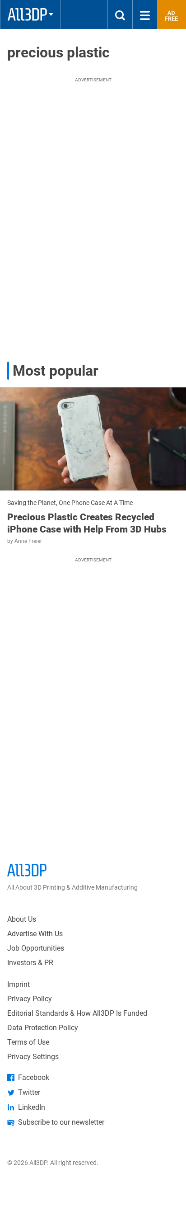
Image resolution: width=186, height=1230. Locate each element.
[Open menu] (145, 14)
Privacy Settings (33, 1056)
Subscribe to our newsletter (61, 1122)
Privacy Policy (29, 998)
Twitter (29, 1092)
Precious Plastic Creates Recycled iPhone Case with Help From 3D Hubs (87, 523)
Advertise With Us (35, 933)
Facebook (33, 1077)
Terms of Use (28, 1042)
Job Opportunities (35, 948)
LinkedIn (31, 1107)
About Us (21, 919)
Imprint (18, 984)
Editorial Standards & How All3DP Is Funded (77, 1013)
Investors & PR (30, 962)
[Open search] (120, 14)
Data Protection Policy (42, 1027)
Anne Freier (28, 541)
